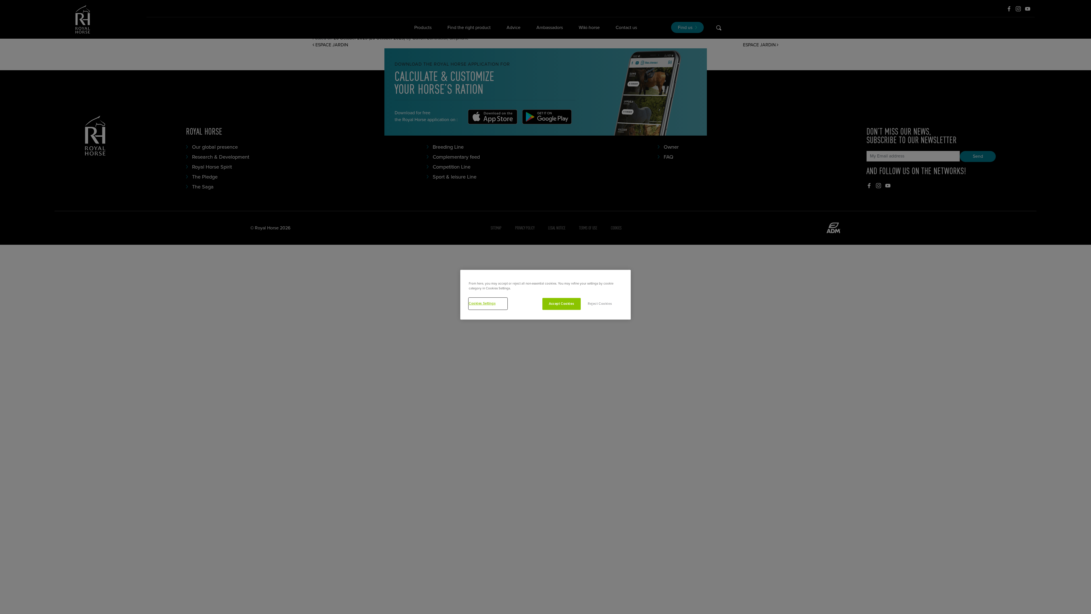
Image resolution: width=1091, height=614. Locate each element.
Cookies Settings (482, 303)
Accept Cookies (561, 303)
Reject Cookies (600, 303)
